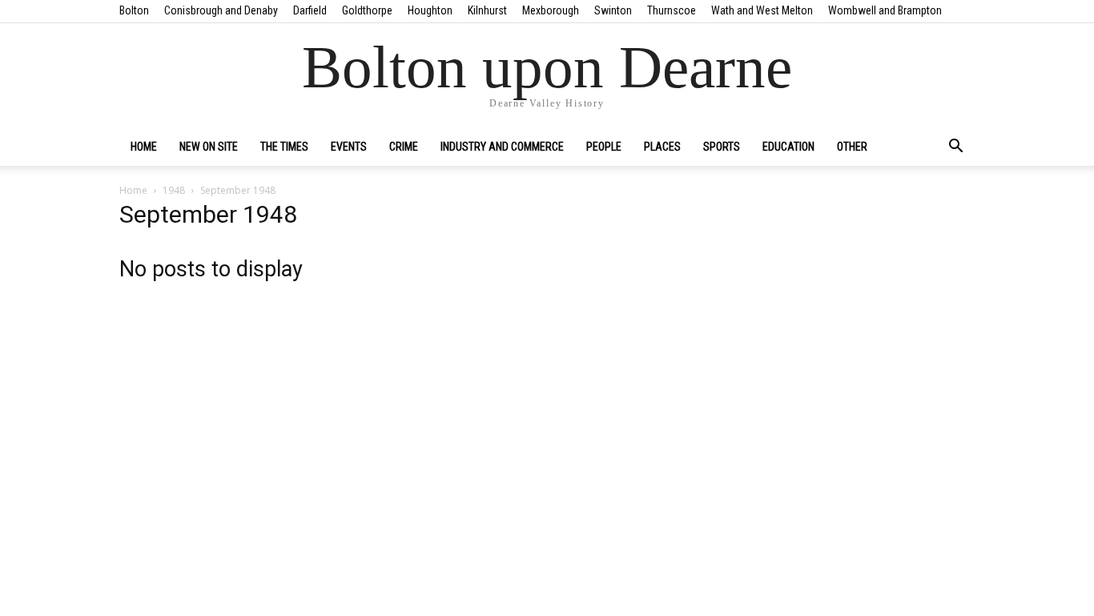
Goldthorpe (367, 10)
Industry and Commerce (502, 146)
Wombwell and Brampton (885, 10)
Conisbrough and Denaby (221, 10)
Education (788, 146)
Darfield (310, 10)
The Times (284, 146)
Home (144, 146)
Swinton (613, 10)
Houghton (430, 10)
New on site (208, 146)
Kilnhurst (487, 10)
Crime (403, 146)
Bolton (134, 10)
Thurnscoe (671, 10)
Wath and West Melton (762, 10)
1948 (174, 190)
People (603, 146)
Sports (721, 146)
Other (852, 146)
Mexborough (550, 10)
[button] (955, 147)
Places (662, 146)
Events (349, 146)
